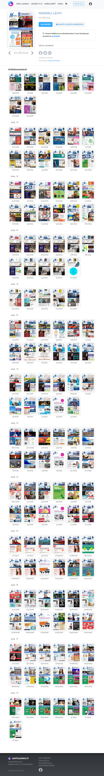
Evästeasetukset (47, 765)
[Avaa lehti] (15, 82)
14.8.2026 (56, 36)
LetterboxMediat (53, 61)
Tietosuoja (44, 761)
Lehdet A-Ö (36, 4)
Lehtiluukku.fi (20, 758)
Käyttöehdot (45, 758)
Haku (60, 4)
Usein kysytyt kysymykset (20, 764)
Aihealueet (50, 4)
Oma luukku (22, 4)
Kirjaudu (78, 4)
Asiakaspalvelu (15, 762)
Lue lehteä (46, 24)
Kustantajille (45, 763)
